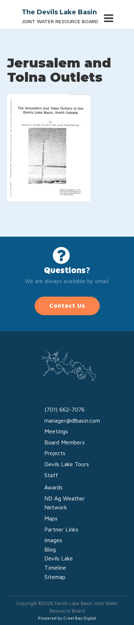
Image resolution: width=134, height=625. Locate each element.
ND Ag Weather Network (64, 503)
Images (53, 540)
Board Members (64, 442)
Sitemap (54, 577)
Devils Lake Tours (66, 464)
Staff (51, 475)
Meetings (56, 431)
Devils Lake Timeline (58, 563)
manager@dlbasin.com (72, 420)
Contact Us (67, 305)
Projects (54, 453)
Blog (50, 549)
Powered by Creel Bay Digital (67, 618)
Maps (51, 518)
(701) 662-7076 (64, 409)
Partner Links (61, 529)
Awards (53, 487)
